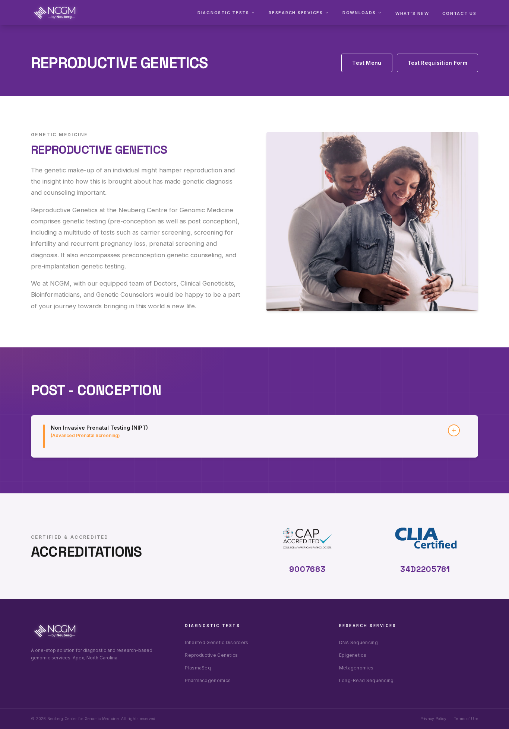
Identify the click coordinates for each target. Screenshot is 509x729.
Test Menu (366, 63)
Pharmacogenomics (208, 680)
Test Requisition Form (437, 63)
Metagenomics (356, 668)
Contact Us (459, 13)
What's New (412, 13)
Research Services (296, 12)
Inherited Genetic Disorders (216, 642)
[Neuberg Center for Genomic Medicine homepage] (55, 12)
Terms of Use (466, 718)
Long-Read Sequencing (366, 680)
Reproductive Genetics (211, 655)
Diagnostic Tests (223, 12)
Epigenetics (352, 655)
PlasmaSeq (198, 668)
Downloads (359, 12)
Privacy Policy (433, 718)
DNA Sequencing (358, 642)
